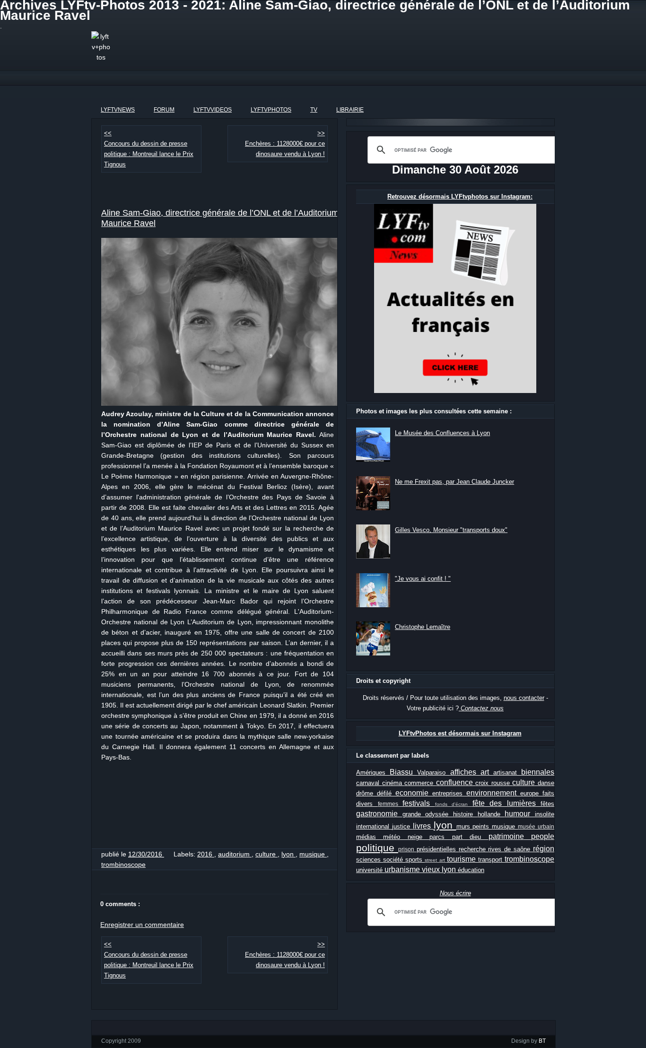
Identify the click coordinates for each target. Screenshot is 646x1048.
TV (313, 109)
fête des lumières (506, 803)
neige (418, 836)
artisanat (507, 772)
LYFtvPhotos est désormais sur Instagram (460, 733)
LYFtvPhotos (271, 109)
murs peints (474, 826)
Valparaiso (433, 772)
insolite (544, 814)
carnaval (369, 782)
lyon (288, 854)
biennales (537, 772)
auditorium (235, 854)
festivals (418, 803)
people (542, 836)
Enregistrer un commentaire (142, 924)
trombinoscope (123, 864)
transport (491, 859)
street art (435, 860)
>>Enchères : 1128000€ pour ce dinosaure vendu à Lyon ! (285, 143)
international (374, 826)
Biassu (403, 772)
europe (531, 793)
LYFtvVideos (212, 109)
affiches (465, 772)
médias (369, 836)
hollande (491, 814)
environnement (493, 793)
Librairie (350, 109)
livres (423, 826)
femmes (390, 804)
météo (395, 836)
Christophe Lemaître (422, 626)
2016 (205, 854)
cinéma (393, 782)
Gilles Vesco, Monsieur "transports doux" (451, 529)
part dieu (470, 836)
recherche (474, 849)
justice (402, 826)
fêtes (547, 803)
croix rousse (493, 782)
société (394, 859)
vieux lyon (440, 869)
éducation (471, 869)
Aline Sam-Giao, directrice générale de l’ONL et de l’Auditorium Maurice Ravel (220, 218)
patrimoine (510, 836)
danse (546, 782)
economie (413, 793)
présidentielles (438, 849)
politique (377, 847)
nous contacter (524, 697)
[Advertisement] (320, 52)
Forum (164, 109)
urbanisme (403, 869)
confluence (456, 782)
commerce (420, 782)
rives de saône (510, 849)
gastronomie (379, 814)
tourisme (462, 859)
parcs (440, 836)
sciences (369, 859)
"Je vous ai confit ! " (423, 578)
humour (520, 814)
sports (415, 859)
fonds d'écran (453, 804)
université (370, 869)
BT (542, 1041)
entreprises (449, 793)
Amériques (373, 772)
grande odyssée (427, 814)
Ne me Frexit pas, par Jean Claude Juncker (454, 481)
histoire (465, 814)
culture (266, 854)
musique (313, 854)
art (486, 772)
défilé (386, 793)
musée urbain (536, 826)
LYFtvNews (118, 109)
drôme (366, 793)
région (543, 849)
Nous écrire (455, 893)
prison (407, 849)
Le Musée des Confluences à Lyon (442, 433)
